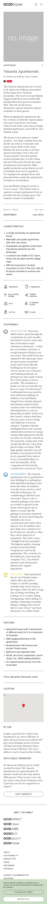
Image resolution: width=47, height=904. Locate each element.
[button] (41, 4)
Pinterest (8, 869)
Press (6, 862)
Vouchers (8, 878)
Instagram (8, 865)
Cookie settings (24, 892)
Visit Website (23, 794)
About (6, 852)
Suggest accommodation (16, 875)
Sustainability (10, 855)
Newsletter (9, 859)
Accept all (23, 899)
